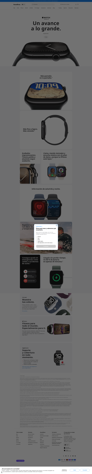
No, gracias (85, 470)
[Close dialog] (56, 225)
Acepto (74, 470)
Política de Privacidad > (38, 471)
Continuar (46, 246)
